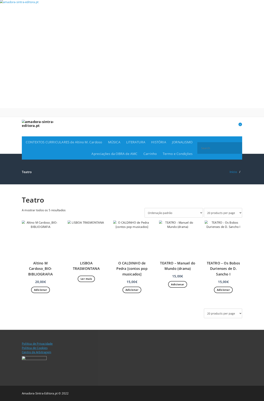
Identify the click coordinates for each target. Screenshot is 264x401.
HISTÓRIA (158, 142)
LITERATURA (135, 142)
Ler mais (86, 278)
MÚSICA (114, 142)
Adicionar (40, 290)
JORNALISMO (182, 142)
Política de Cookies (35, 348)
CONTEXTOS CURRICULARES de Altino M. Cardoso (64, 142)
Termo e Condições (177, 153)
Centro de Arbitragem (36, 352)
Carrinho (150, 153)
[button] (237, 148)
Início (233, 172)
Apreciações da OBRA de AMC (114, 153)
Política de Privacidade (37, 343)
